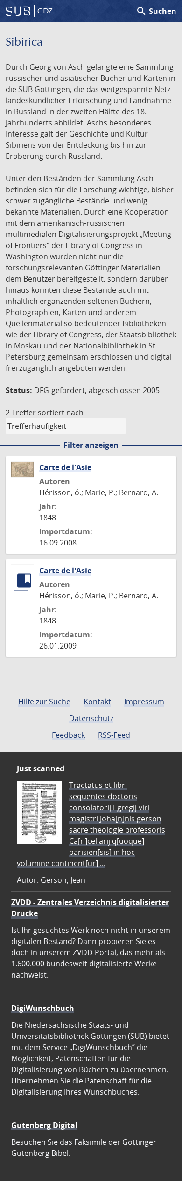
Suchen (156, 11)
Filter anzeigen (91, 445)
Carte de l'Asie (65, 467)
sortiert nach (61, 412)
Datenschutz (91, 718)
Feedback (68, 735)
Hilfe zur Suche (44, 701)
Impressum (144, 701)
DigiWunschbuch (42, 1008)
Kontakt (97, 701)
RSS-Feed (114, 735)
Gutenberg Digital (44, 1125)
